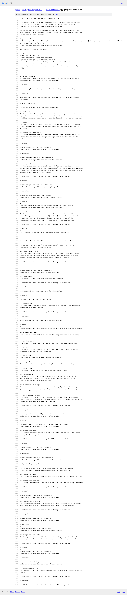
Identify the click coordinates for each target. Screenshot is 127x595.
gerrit (17, 9)
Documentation (53, 9)
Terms (23, 592)
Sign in (123, 3)
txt (118, 592)
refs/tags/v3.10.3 (35, 9)
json (123, 592)
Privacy (17, 592)
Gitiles (12, 592)
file (55, 14)
